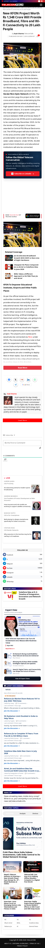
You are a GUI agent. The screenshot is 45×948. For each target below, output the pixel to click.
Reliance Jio (8, 926)
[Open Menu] (41, 5)
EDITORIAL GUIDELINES (20, 943)
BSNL (18, 923)
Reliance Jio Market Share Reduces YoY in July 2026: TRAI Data (22, 700)
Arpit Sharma (19, 34)
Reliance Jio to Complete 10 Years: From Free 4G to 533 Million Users (21, 734)
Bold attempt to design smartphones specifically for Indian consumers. (16, 520)
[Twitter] (15, 379)
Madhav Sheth (9, 513)
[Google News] (26, 384)
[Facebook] (9, 379)
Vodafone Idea (34, 923)
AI (17, 926)
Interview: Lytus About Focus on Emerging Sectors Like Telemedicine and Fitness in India (12, 905)
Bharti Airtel (8, 923)
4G (30, 919)
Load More (22, 420)
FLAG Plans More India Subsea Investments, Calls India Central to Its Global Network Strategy (21, 854)
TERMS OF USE (34, 943)
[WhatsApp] (35, 379)
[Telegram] (16, 384)
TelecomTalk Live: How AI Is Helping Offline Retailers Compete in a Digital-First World (32, 878)
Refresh (8, 690)
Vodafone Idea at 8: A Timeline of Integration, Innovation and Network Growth (30, 595)
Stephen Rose (9, 528)
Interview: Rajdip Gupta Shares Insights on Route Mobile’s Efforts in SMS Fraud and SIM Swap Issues (32, 905)
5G (18, 919)
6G (5, 919)
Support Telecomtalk (10, 1)
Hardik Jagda (9, 481)
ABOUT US (7, 943)
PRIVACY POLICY (22, 946)
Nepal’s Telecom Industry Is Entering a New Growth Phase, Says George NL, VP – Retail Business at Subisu (12, 879)
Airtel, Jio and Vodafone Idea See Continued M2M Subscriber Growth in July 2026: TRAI (22, 769)
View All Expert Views (22, 678)
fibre (30, 337)
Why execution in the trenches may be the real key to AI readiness (17, 535)
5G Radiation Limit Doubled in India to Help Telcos (21, 717)
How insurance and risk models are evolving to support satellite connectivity (17, 505)
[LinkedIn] (28, 379)
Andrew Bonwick (11, 496)
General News (33, 926)
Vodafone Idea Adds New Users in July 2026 (20, 752)
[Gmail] (22, 379)
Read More (22, 367)
